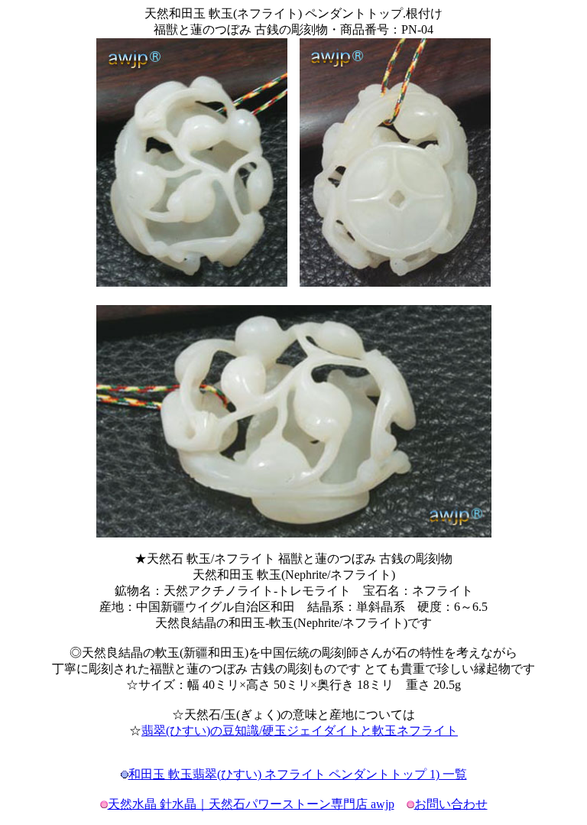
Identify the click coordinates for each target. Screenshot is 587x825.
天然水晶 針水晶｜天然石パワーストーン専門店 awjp (251, 803)
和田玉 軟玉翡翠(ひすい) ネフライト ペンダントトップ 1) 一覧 (297, 774)
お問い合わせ (451, 803)
